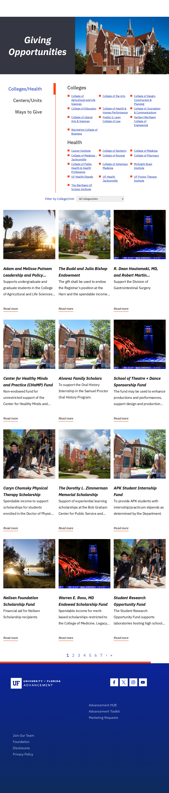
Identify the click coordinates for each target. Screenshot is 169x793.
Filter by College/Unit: (60, 199)
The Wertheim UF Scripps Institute (81, 187)
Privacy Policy (23, 754)
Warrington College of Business (84, 131)
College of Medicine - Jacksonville (84, 157)
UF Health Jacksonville (110, 178)
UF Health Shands (82, 176)
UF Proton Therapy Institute (145, 178)
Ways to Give (28, 112)
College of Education (83, 108)
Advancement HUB (103, 705)
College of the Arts (114, 96)
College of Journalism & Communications (147, 110)
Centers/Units (27, 100)
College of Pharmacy (146, 155)
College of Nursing (114, 155)
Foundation (21, 741)
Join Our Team (23, 735)
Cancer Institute (81, 150)
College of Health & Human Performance (115, 110)
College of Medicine (146, 150)
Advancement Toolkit (104, 711)
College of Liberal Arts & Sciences (82, 119)
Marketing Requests (103, 717)
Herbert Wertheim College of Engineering (145, 121)
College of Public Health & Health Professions (81, 168)
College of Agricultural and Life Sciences (83, 100)
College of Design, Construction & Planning (145, 100)
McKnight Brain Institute (143, 166)
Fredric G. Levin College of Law (112, 119)
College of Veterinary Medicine (115, 166)
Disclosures (21, 748)
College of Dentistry (115, 150)
